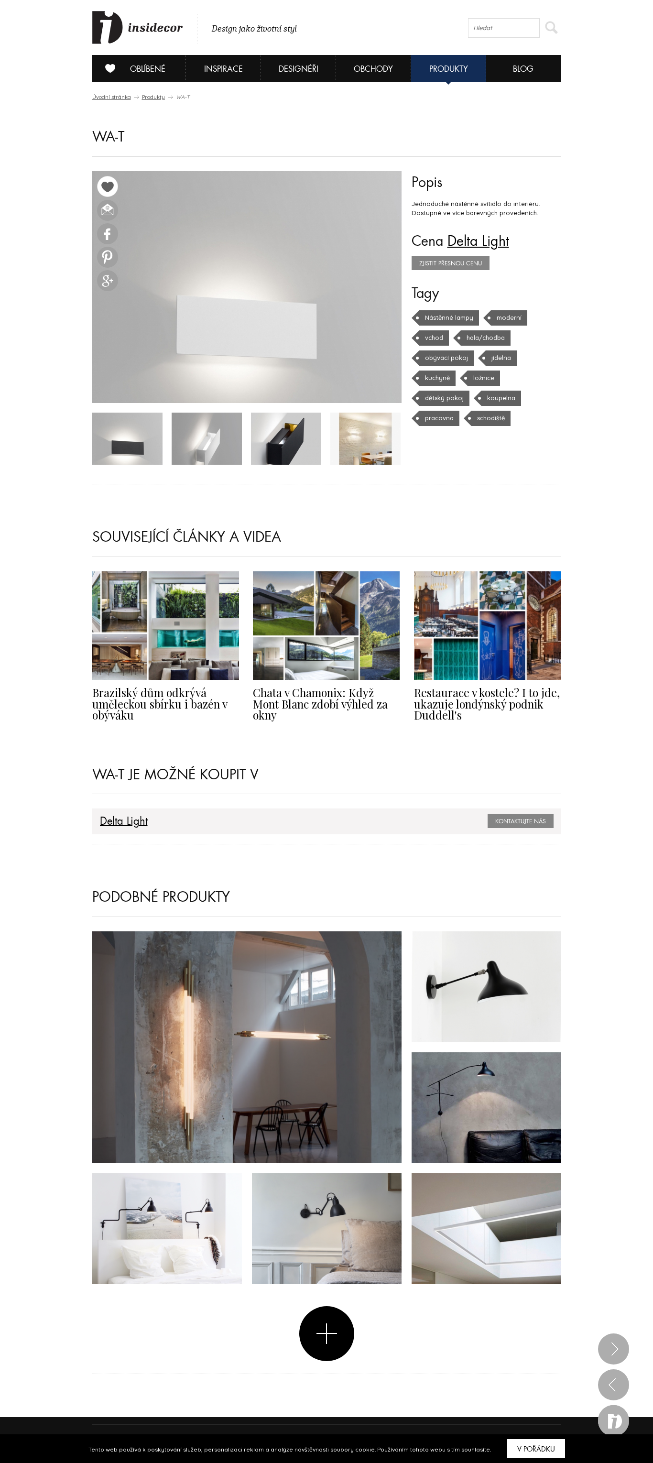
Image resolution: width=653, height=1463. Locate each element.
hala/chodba (486, 337)
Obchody (373, 69)
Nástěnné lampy (449, 317)
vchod (434, 337)
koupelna (501, 398)
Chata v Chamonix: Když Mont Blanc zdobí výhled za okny (320, 703)
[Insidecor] (137, 27)
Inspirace (223, 69)
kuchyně (437, 378)
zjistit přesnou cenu (450, 263)
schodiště (491, 418)
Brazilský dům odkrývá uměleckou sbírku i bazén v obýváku (159, 703)
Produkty (448, 69)
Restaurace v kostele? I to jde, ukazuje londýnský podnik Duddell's (487, 703)
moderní (509, 317)
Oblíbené (147, 69)
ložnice (483, 378)
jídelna (501, 357)
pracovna (439, 418)
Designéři (298, 69)
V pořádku (536, 1449)
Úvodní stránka (111, 97)
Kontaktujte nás (520, 821)
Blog (523, 69)
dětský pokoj (444, 398)
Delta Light (478, 241)
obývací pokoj (446, 357)
